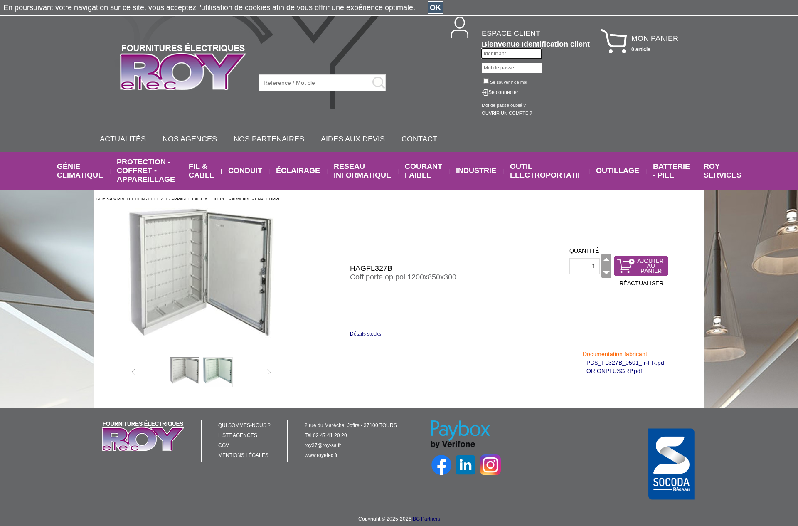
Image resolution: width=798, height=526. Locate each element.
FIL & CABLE (201, 170)
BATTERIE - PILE (671, 170)
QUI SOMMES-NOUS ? (244, 425)
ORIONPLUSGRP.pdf (614, 371)
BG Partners (426, 519)
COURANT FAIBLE (423, 170)
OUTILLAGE (617, 170)
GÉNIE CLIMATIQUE (80, 170)
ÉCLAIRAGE (298, 170)
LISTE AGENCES (237, 435)
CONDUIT (245, 170)
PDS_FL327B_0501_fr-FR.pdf (626, 362)
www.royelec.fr (321, 455)
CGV (223, 445)
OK (435, 7)
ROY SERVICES (722, 170)
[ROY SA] (183, 67)
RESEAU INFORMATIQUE (362, 170)
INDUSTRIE (476, 170)
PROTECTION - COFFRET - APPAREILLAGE (146, 170)
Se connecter (503, 92)
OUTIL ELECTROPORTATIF (546, 170)
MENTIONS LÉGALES (243, 455)
